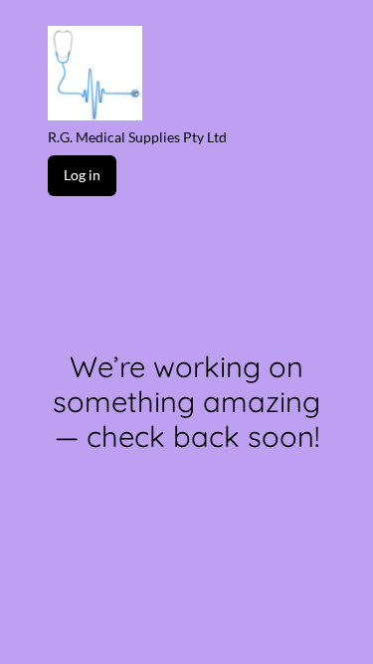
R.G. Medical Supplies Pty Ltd (137, 136)
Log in (82, 174)
